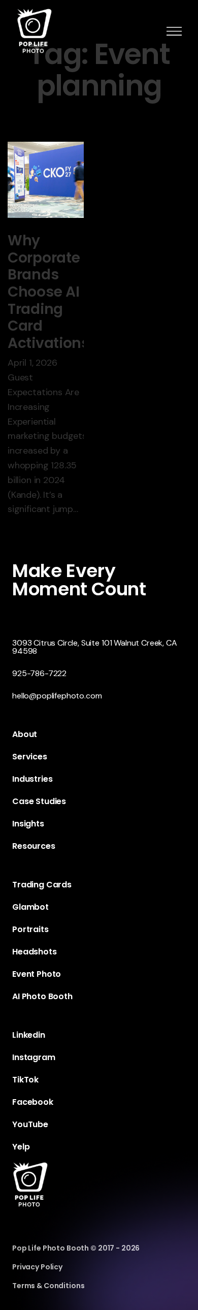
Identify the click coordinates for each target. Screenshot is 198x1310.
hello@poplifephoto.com (57, 695)
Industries (32, 779)
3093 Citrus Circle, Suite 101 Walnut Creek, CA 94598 (94, 646)
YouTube (30, 1124)
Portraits (30, 929)
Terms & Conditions (48, 1286)
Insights (28, 823)
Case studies (39, 801)
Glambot (30, 907)
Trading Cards (42, 884)
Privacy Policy (37, 1267)
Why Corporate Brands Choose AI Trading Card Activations (48, 292)
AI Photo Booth (42, 996)
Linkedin (28, 1035)
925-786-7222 (39, 673)
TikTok (25, 1079)
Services (29, 756)
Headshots (34, 951)
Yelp (20, 1147)
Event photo (36, 974)
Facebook (32, 1102)
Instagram (33, 1057)
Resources (33, 846)
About (24, 734)
